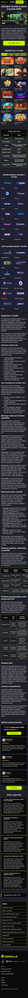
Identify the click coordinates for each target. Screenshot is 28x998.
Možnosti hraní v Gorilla (8, 926)
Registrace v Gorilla (7, 920)
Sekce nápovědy (6, 944)
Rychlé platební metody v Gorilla (10, 914)
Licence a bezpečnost (7, 938)
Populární (3, 54)
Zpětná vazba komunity (8, 941)
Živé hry (10, 54)
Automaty (22, 54)
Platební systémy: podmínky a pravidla (12, 929)
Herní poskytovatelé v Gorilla (9, 917)
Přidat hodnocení (14, 733)
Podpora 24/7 (5, 935)
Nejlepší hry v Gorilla (7, 907)
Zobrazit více (14, 787)
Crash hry (15, 54)
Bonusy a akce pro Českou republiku (11, 923)
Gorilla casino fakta (7, 910)
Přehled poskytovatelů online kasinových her (13, 932)
